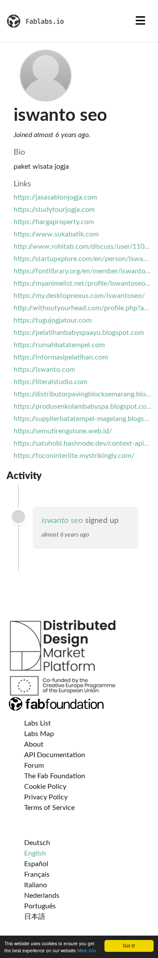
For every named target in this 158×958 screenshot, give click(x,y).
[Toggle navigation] (140, 21)
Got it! (129, 945)
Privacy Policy (46, 797)
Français (37, 874)
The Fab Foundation (54, 776)
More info (86, 950)
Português (40, 906)
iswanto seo (62, 521)
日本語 (34, 916)
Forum (34, 765)
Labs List (37, 723)
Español (36, 863)
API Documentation (54, 754)
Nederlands (41, 895)
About (33, 744)
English (35, 853)
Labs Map (39, 733)
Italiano (35, 885)
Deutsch (37, 842)
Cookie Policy (45, 786)
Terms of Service (49, 807)
